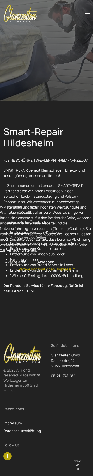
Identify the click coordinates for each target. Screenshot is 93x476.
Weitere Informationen (36, 269)
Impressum (66, 269)
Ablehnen (45, 261)
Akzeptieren (15, 261)
